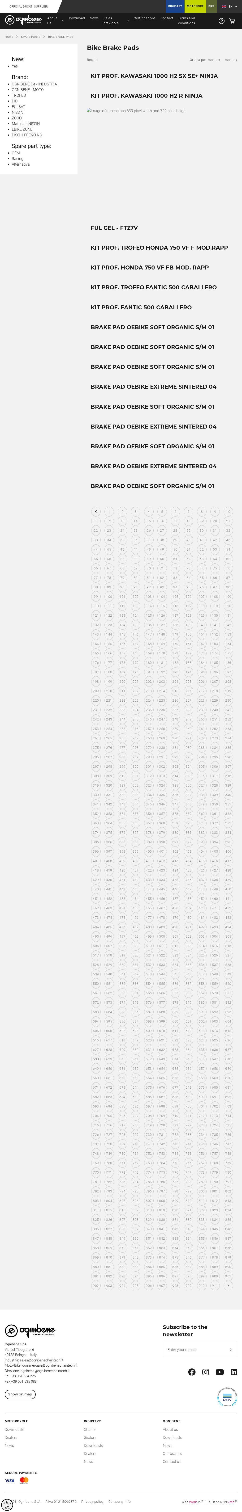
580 (202, 1002)
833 (202, 1219)
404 (202, 851)
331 (109, 795)
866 (202, 1248)
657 (202, 1068)
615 (228, 1031)
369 (175, 823)
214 (162, 691)
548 (215, 974)
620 (149, 1040)
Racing (17, 158)
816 (122, 1210)
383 (215, 832)
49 (162, 549)
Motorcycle (16, 1421)
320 (109, 785)
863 (162, 1248)
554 (149, 984)
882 (122, 1267)
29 (188, 530)
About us (170, 1429)
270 (175, 738)
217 (202, 691)
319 (96, 785)
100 (109, 596)
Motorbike (195, 6)
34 (109, 540)
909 (188, 1286)
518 (109, 955)
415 (202, 861)
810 (188, 1201)
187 (96, 672)
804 (109, 1201)
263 (228, 729)
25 (136, 530)
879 (228, 1257)
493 (215, 927)
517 (96, 955)
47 (136, 549)
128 (188, 615)
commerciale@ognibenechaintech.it (50, 1365)
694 (109, 1106)
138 (175, 625)
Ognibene (172, 1421)
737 (96, 1144)
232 (109, 710)
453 (122, 899)
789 (202, 1182)
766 (188, 1163)
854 (188, 1238)
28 (175, 530)
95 (188, 587)
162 (202, 644)
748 (96, 1153)
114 (149, 606)
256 (135, 729)
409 (122, 861)
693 (96, 1106)
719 (149, 1125)
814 (96, 1210)
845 (215, 1229)
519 (122, 955)
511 (162, 946)
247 (162, 719)
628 (109, 1050)
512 (175, 946)
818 (149, 1210)
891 (96, 1276)
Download (77, 18)
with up (192, 1502)
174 (215, 653)
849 (122, 1238)
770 (96, 1172)
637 (228, 1050)
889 (215, 1267)
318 (228, 776)
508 (122, 946)
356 (149, 814)
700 (188, 1106)
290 (149, 757)
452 (109, 899)
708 (149, 1116)
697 (149, 1106)
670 (228, 1078)
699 (175, 1106)
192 (162, 672)
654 (162, 1068)
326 (188, 785)
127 (175, 615)
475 (122, 917)
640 (122, 1059)
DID (14, 101)
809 (175, 1201)
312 (149, 776)
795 (135, 1191)
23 (109, 530)
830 (162, 1219)
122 (109, 615)
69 (136, 568)
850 (135, 1238)
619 (135, 1040)
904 (122, 1286)
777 (188, 1172)
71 (162, 568)
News (94, 18)
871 (122, 1257)
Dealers (11, 1437)
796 (149, 1191)
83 (175, 578)
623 (188, 1040)
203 (162, 681)
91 (136, 587)
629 (122, 1050)
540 (109, 974)
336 (175, 795)
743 (175, 1144)
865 (188, 1248)
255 (122, 729)
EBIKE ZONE (22, 129)
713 (215, 1116)
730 (149, 1135)
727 (109, 1135)
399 (135, 851)
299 (122, 766)
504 (215, 936)
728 (122, 1135)
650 (109, 1068)
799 (188, 1191)
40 (188, 540)
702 (215, 1106)
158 (149, 644)
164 (228, 644)
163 (215, 644)
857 (228, 1238)
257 (149, 729)
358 (175, 814)
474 (109, 917)
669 (215, 1078)
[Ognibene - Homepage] (24, 21)
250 (202, 719)
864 (175, 1248)
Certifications (145, 18)
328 (215, 785)
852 (162, 1238)
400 (149, 851)
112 (122, 606)
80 (136, 578)
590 (188, 1012)
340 (228, 795)
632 (162, 1050)
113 (135, 606)
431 (122, 880)
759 (96, 1163)
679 (202, 1087)
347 (175, 804)
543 (149, 974)
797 (162, 1191)
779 (215, 1172)
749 (109, 1153)
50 (175, 549)
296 (228, 757)
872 (135, 1257)
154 (96, 644)
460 (215, 899)
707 (135, 1116)
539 (96, 974)
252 (228, 719)
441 (109, 889)
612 (188, 1031)
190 (135, 672)
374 (96, 832)
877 (202, 1257)
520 (135, 955)
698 (162, 1106)
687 (162, 1097)
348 (188, 804)
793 (109, 1191)
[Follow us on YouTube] (220, 1372)
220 (96, 700)
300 (135, 766)
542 (135, 974)
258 (162, 729)
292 (175, 757)
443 (135, 889)
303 (175, 766)
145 (122, 634)
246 (149, 719)
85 (202, 578)
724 (215, 1125)
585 (122, 1012)
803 (96, 1201)
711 (188, 1116)
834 (215, 1219)
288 (122, 757)
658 (215, 1068)
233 (122, 710)
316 (202, 776)
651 (122, 1068)
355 (135, 814)
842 (175, 1229)
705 (109, 1116)
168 (135, 653)
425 (188, 870)
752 (149, 1153)
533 (162, 965)
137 (162, 625)
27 (162, 530)
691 (215, 1097)
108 (215, 596)
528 (96, 965)
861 (135, 1248)
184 (202, 663)
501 (175, 936)
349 (202, 804)
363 (96, 823)
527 (228, 955)
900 (215, 1276)
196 (215, 672)
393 (202, 842)
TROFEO (19, 95)
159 (162, 644)
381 (188, 832)
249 (188, 719)
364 (109, 823)
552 (122, 984)
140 (202, 625)
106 (188, 596)
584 (109, 1012)
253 (96, 729)
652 (135, 1068)
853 (175, 1238)
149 (175, 634)
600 (175, 1021)
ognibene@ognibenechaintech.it (45, 1371)
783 (122, 1182)
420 (122, 870)
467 (162, 908)
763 (149, 1163)
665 (162, 1078)
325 (175, 785)
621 (162, 1040)
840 (149, 1229)
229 (215, 700)
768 (215, 1163)
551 (109, 984)
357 (162, 814)
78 (109, 578)
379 (162, 832)
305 (202, 766)
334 (149, 795)
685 (135, 1097)
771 (109, 1172)
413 (175, 861)
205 (188, 681)
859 (109, 1248)
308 (96, 776)
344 (135, 804)
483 (228, 917)
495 (96, 936)
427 (215, 870)
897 (175, 1276)
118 (202, 606)
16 (162, 521)
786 (162, 1182)
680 (215, 1087)
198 (96, 681)
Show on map (20, 1394)
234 (135, 710)
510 (149, 946)
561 (96, 993)
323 (149, 785)
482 (215, 917)
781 (96, 1182)
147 (149, 634)
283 (202, 748)
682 (96, 1097)
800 (202, 1191)
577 (162, 1002)
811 (202, 1201)
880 (96, 1267)
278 (135, 748)
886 (175, 1267)
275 (96, 748)
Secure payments (21, 1473)
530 (122, 965)
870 (109, 1257)
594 (96, 1021)
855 (202, 1238)
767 (202, 1163)
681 (228, 1087)
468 (175, 908)
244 (122, 719)
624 (202, 1040)
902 (96, 1286)
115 (162, 606)
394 (215, 842)
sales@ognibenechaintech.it (41, 1360)
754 (175, 1153)
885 (162, 1267)
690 (202, 1097)
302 (162, 766)
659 (228, 1068)
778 (202, 1172)
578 (175, 1002)
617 (109, 1040)
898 (188, 1276)
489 (162, 927)
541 (122, 974)
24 (122, 530)
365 (122, 823)
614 (215, 1031)
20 (215, 521)
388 (135, 842)
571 (228, 993)
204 (175, 681)
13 (122, 521)
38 (162, 540)
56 (109, 559)
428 (228, 870)
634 (188, 1050)
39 (175, 540)
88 (96, 587)
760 (109, 1163)
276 (109, 748)
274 (228, 738)
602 (202, 1021)
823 (215, 1210)
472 (228, 908)
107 (202, 596)
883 (135, 1267)
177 (109, 663)
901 (228, 1276)
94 (175, 587)
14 (136, 521)
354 (122, 814)
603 (215, 1021)
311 (135, 776)
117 (188, 606)
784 (135, 1182)
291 (162, 757)
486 (122, 927)
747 (228, 1144)
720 (162, 1125)
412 (162, 861)
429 (96, 880)
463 (109, 908)
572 (96, 1002)
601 (188, 1021)
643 (162, 1059)
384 (228, 832)
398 (122, 851)
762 (135, 1163)
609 (149, 1031)
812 (215, 1201)
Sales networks (111, 20)
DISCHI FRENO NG (27, 135)
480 (188, 917)
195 (202, 672)
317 (215, 776)
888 (202, 1267)
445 (162, 889)
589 (175, 1012)
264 (96, 738)
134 (122, 625)
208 (228, 681)
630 (135, 1050)
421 (135, 870)
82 (162, 578)
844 (202, 1229)
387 (122, 842)
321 (122, 785)
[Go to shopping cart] (232, 21)
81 (149, 578)
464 (122, 908)
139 (188, 625)
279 (149, 748)
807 (149, 1201)
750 (122, 1153)
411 (149, 861)
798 (175, 1191)
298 (109, 766)
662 (122, 1078)
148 (162, 634)
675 (149, 1087)
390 (162, 842)
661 (109, 1078)
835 (228, 1219)
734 (202, 1135)
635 (202, 1050)
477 (149, 917)
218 (215, 691)
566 (162, 993)
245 (135, 719)
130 (215, 615)
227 (188, 700)
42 (215, 540)
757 (215, 1153)
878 (215, 1257)
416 (215, 861)
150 (188, 634)
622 (175, 1040)
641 (135, 1059)
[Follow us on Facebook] (192, 1372)
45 (109, 549)
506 (96, 946)
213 (149, 691)
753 (162, 1153)
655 (175, 1068)
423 (162, 870)
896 (162, 1276)
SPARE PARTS (30, 36)
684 (122, 1097)
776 (175, 1172)
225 (162, 700)
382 (202, 832)
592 (215, 1012)
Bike (211, 6)
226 (175, 700)
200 (122, 681)
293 (188, 757)
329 (228, 785)
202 (149, 681)
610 (162, 1031)
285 (228, 748)
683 (109, 1097)
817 (135, 1210)
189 (122, 672)
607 (122, 1031)
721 (175, 1125)
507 (109, 946)
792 (96, 1191)
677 (175, 1087)
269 (162, 738)
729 (135, 1135)
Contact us (172, 1461)
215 (175, 691)
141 (215, 625)
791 (228, 1182)
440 (96, 889)
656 (188, 1068)
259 (175, 729)
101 (122, 596)
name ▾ (214, 60)
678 (188, 1087)
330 (96, 795)
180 (149, 663)
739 (122, 1144)
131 (228, 615)
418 (96, 870)
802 (228, 1191)
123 (122, 615)
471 (215, 908)
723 (202, 1125)
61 (175, 559)
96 (202, 587)
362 (228, 814)
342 (109, 804)
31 (215, 530)
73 (188, 568)
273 (215, 738)
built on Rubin (223, 1502)
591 (202, 1012)
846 (228, 1229)
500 (162, 936)
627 (96, 1050)
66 (96, 568)
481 (202, 917)
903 (109, 1286)
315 (188, 776)
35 (122, 540)
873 (149, 1257)
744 (188, 1144)
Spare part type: (31, 146)
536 (202, 965)
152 (215, 634)
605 (96, 1031)
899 (202, 1276)
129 (202, 615)
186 (228, 663)
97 (215, 587)
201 (135, 681)
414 (188, 861)
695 (122, 1106)
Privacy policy (92, 1502)
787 (175, 1182)
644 (175, 1059)
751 (135, 1153)
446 (175, 889)
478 (162, 917)
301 (149, 766)
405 (215, 851)
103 (149, 596)
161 (188, 644)
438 (215, 880)
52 (202, 549)
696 (135, 1106)
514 (202, 946)
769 (228, 1163)
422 (149, 870)
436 (188, 880)
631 (149, 1050)
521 (149, 955)
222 (122, 700)
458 (188, 899)
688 (175, 1097)
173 (202, 653)
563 (122, 993)
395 (228, 842)
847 (96, 1238)
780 (228, 1172)
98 (228, 587)
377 (135, 832)
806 (135, 1201)
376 (122, 832)
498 (135, 936)
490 (175, 927)
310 (122, 776)
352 (96, 814)
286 (96, 757)
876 (188, 1257)
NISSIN (17, 112)
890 (228, 1267)
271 (188, 738)
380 (175, 832)
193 (175, 672)
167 (122, 653)
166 (109, 653)
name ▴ (231, 60)
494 (228, 927)
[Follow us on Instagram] (205, 1372)
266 (122, 738)
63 (202, 559)
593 (228, 1012)
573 (109, 1002)
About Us (52, 20)
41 (202, 540)
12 (109, 521)
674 (135, 1087)
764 (162, 1163)
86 (215, 578)
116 (175, 606)
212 (135, 691)
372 (215, 823)
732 (175, 1135)
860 (122, 1248)
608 (135, 1031)
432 (135, 880)
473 (96, 917)
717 (122, 1125)
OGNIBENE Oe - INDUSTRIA (34, 84)
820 (175, 1210)
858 (96, 1248)
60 (162, 559)
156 (122, 644)
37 (149, 540)
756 (202, 1153)
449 (215, 889)
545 (175, 974)
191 (149, 672)
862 (149, 1248)
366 (135, 823)
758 (228, 1153)
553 (135, 984)
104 (162, 596)
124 (135, 615)
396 (96, 851)
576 (149, 1002)
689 (188, 1097)
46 (122, 549)
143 (96, 634)
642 (149, 1059)
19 (202, 521)
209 (96, 691)
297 (96, 766)
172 (188, 653)
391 (175, 842)
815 (109, 1210)
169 (149, 653)
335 (162, 795)
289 (135, 757)
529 (109, 965)
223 (135, 700)
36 (136, 540)
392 (188, 842)
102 (135, 596)
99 (96, 596)
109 (228, 596)
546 (188, 974)
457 (175, 899)
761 (122, 1163)
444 (149, 889)
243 (109, 719)
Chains (90, 1429)
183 (188, 663)
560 (228, 984)
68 (122, 568)
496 (109, 936)
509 (135, 946)
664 (149, 1078)
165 (96, 653)
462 (96, 908)
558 (202, 984)
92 (149, 587)
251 (215, 719)
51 (188, 549)
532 (149, 965)
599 (162, 1021)
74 (202, 568)
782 (109, 1182)
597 (135, 1021)
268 (149, 738)
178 (122, 663)
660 (96, 1078)
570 (215, 993)
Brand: (20, 77)
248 (175, 719)
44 (96, 549)
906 (149, 1286)
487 (135, 927)
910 (202, 1286)
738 (109, 1144)
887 (188, 1267)
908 (175, 1286)
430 (109, 880)
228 (202, 700)
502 (188, 936)
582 (228, 1002)
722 (188, 1125)
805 (122, 1201)
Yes (15, 66)
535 (188, 965)
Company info (119, 1502)
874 (162, 1257)
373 (228, 823)
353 (109, 814)
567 (175, 993)
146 (135, 634)
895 (149, 1276)
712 (202, 1116)
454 (135, 899)
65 (228, 559)
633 (175, 1050)
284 (215, 748)
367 (149, 823)
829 (149, 1219)
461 (228, 899)
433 (149, 880)
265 (109, 738)
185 (215, 663)
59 (149, 559)
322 (135, 785)
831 (175, 1219)
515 (215, 946)
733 (188, 1135)
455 (149, 899)
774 (149, 1172)
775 (162, 1172)
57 (122, 559)
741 (149, 1144)
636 (215, 1050)
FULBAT (18, 107)
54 (228, 549)
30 (202, 530)
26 (149, 530)
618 (122, 1040)
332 (122, 795)
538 (228, 965)
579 (188, 1002)
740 (135, 1144)
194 (188, 672)
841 (162, 1229)
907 (162, 1286)
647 (215, 1059)
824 (228, 1210)
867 (215, 1248)
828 (135, 1219)
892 (109, 1276)
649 (96, 1068)
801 (215, 1191)
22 (96, 530)
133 (109, 625)
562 (109, 993)
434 (162, 880)
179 (135, 663)
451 (96, 899)
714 (228, 1116)
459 (202, 899)
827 (122, 1219)
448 (202, 889)
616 (96, 1040)
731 (162, 1135)
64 (215, 559)
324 (162, 785)
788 (188, 1182)
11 (96, 521)
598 (149, 1021)
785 (149, 1182)
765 (175, 1163)
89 (109, 587)
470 (202, 908)
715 (96, 1125)
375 (109, 832)
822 (202, 1210)
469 (188, 908)
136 (149, 625)
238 (188, 710)
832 (188, 1219)
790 (215, 1182)
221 (109, 700)
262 (215, 729)
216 (188, 691)
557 (188, 984)
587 (149, 1012)
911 (215, 1286)
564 (135, 993)
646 (202, 1059)
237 (175, 710)
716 (109, 1125)
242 (96, 719)
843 (188, 1229)
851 (149, 1238)
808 (162, 1201)
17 (175, 521)
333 (135, 795)
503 (202, 936)
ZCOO (17, 118)
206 (202, 681)
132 (96, 625)
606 (109, 1031)
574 (122, 1002)
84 (188, 578)
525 (202, 955)
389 (149, 842)
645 (188, 1059)
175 (228, 653)
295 (215, 757)
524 (188, 955)
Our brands (172, 1453)
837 (109, 1229)
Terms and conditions (186, 20)
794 (122, 1191)
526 (215, 955)
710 (175, 1116)
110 (96, 606)
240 (215, 710)
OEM (16, 153)
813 (228, 1201)
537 (215, 965)
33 (96, 540)
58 (136, 559)
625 (215, 1040)
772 (122, 1172)
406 (228, 851)
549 (228, 974)
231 (96, 710)
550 (96, 984)
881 (109, 1267)
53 (215, 549)
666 (175, 1078)
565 (149, 993)
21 (228, 521)
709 (162, 1116)
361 (215, 814)
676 (162, 1087)
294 (202, 757)
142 (228, 625)
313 (162, 776)
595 (109, 1021)
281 (175, 748)
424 (175, 870)
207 (215, 681)
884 (149, 1267)
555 (162, 984)
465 (135, 908)
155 (109, 644)
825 (96, 1219)
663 (135, 1078)
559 (215, 984)
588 (162, 1012)
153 (228, 634)
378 (149, 832)
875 (175, 1257)
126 (162, 615)
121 (96, 615)
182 (175, 663)
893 (122, 1276)
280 (162, 748)
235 (149, 710)
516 (228, 946)
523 (175, 955)
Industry (175, 6)
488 (149, 927)
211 (122, 691)
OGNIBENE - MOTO (28, 90)
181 (162, 663)
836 (96, 1229)
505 (228, 936)
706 (122, 1116)
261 (202, 729)
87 (228, 578)
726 (96, 1135)
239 (202, 710)
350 (215, 804)
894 (135, 1276)
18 (188, 521)
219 (228, 691)
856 (215, 1238)
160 (175, 644)
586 (135, 1012)
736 (228, 1135)
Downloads (14, 1429)
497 (122, 936)
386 (109, 842)
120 (228, 606)
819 (162, 1210)
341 (96, 804)
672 (109, 1087)
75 (215, 568)
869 (96, 1257)
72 (175, 568)
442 (122, 889)
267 (135, 738)
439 (228, 880)
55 (96, 559)
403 (188, 851)
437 (202, 880)
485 (109, 927)
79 (122, 578)
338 (202, 795)
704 (96, 1116)
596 (122, 1021)
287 (109, 757)
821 (188, 1210)
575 (135, 1002)
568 (188, 993)
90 (122, 587)
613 (202, 1031)
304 (188, 766)
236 (162, 710)
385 (96, 842)
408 (109, 861)
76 (228, 568)
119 (215, 606)
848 (109, 1238)
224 (149, 700)
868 (228, 1248)
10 (228, 512)
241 (228, 710)
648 (228, 1059)
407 (96, 861)
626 (228, 1040)
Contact (166, 18)
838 (122, 1229)
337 (188, 795)
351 (228, 804)
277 (122, 748)
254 (109, 729)
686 (149, 1097)
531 (135, 965)
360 (202, 814)
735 (215, 1135)
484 (96, 927)
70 (149, 568)
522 (162, 955)
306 (215, 766)
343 (122, 804)
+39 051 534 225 (23, 1376)
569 (202, 993)
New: (18, 59)
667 (188, 1078)
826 (109, 1219)
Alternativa (21, 164)
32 (228, 530)
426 (202, 870)
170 (162, 653)
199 (109, 681)
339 (215, 795)
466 (149, 908)
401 (162, 851)
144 (109, 634)
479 (175, 917)
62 (188, 559)
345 (149, 804)
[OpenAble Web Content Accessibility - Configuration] (7, 1505)
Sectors (90, 1437)
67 (109, 568)
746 (215, 1144)
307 (228, 766)
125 (149, 615)
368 (162, 823)
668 (202, 1078)
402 (175, 851)
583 (96, 1012)
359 (188, 814)
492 (202, 927)
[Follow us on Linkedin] (234, 1372)
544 (162, 974)
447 (188, 889)
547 (202, 974)
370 (188, 823)
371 (202, 823)
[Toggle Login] (221, 21)
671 (96, 1087)
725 (228, 1125)
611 (175, 1031)
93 (162, 587)
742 (162, 1144)
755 (188, 1153)
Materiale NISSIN (26, 124)
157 (135, 644)
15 (149, 521)
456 (162, 899)
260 (188, 729)
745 (202, 1144)
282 (188, 748)
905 (135, 1286)
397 (109, 851)
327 (202, 785)
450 (228, 889)
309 (109, 776)
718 (135, 1125)
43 (228, 540)
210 (109, 691)
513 (188, 946)
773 (135, 1172)
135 (135, 625)
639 (109, 1059)
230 (228, 700)
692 (228, 1097)
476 (135, 917)
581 (215, 1002)
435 (175, 880)
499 (149, 936)
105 (175, 596)
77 (96, 578)
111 (109, 606)
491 (188, 927)
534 (175, 965)
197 (228, 672)
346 (162, 804)
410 (135, 861)
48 (149, 549)
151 (202, 634)
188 (109, 672)
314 (175, 776)
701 (202, 1106)
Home (9, 36)
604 (228, 1021)
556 (175, 984)
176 (96, 663)
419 (109, 870)
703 (228, 1106)
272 (202, 738)
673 (122, 1087)
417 (228, 861)
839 (135, 1229)
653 (149, 1068)
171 (175, 653)
